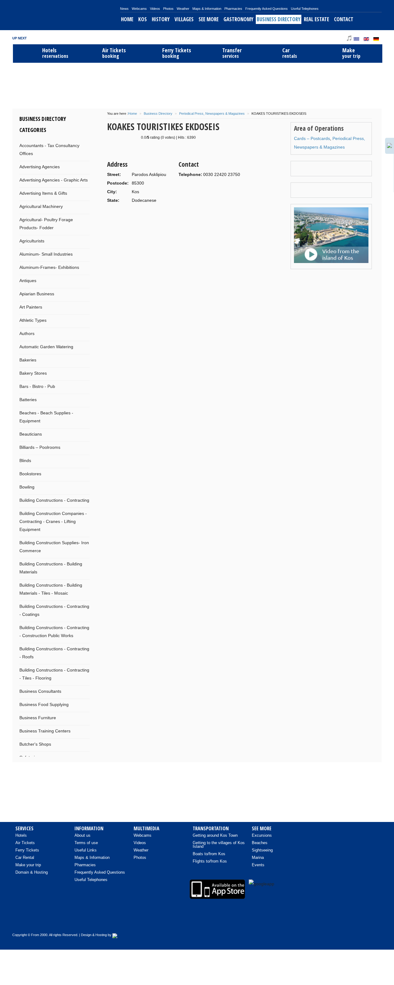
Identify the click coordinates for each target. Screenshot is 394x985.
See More (209, 19)
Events (258, 865)
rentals (289, 53)
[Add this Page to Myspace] (187, 279)
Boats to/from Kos (209, 853)
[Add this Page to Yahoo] (130, 279)
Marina (258, 857)
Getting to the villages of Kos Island (219, 844)
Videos (155, 8)
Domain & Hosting (31, 872)
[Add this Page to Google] (111, 279)
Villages (184, 19)
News (124, 8)
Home (127, 19)
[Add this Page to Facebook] (168, 279)
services (232, 53)
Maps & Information (206, 8)
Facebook (324, 38)
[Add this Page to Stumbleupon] (149, 279)
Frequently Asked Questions (266, 8)
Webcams (139, 8)
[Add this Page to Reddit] (177, 279)
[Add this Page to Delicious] (139, 279)
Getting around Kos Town (215, 835)
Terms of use (86, 842)
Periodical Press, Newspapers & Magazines (212, 113)
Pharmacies (233, 8)
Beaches (259, 842)
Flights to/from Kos (210, 861)
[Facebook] (335, 921)
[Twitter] (361, 921)
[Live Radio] (374, 921)
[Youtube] (348, 921)
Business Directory (278, 19)
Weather (183, 8)
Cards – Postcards (312, 138)
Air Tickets (25, 842)
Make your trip (28, 865)
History (161, 19)
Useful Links (85, 850)
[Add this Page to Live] (196, 279)
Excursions (262, 835)
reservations (55, 53)
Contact (343, 19)
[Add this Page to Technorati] (120, 279)
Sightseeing (262, 850)
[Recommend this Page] (215, 279)
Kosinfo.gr (66, 15)
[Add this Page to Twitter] (206, 279)
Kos (142, 19)
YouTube (341, 38)
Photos (168, 8)
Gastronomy (238, 19)
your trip (351, 53)
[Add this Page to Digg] (158, 279)
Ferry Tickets (27, 850)
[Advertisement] (197, 85)
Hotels (21, 835)
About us (82, 835)
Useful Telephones (305, 8)
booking (114, 53)
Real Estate (316, 19)
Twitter (333, 38)
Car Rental (24, 857)
